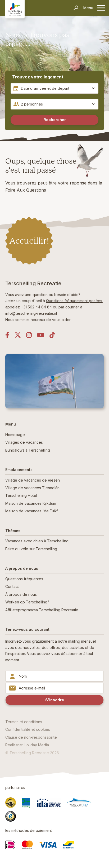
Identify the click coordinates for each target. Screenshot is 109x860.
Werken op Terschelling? (27, 602)
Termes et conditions (23, 721)
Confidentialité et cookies (27, 729)
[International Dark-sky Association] (49, 802)
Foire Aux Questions (25, 190)
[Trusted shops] (10, 816)
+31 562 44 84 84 (36, 307)
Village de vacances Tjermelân (32, 488)
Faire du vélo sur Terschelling (31, 549)
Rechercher (54, 119)
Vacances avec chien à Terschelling (37, 541)
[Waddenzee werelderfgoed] (79, 802)
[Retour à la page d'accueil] (15, 9)
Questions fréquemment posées (74, 300)
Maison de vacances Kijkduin (30, 503)
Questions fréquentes (24, 579)
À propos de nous (21, 594)
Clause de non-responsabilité (31, 737)
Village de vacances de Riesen (32, 480)
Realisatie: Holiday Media (27, 745)
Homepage (15, 434)
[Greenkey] (26, 803)
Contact (12, 586)
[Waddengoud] (10, 802)
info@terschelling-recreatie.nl (31, 313)
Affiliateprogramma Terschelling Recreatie (41, 610)
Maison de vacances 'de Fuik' (31, 511)
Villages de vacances (24, 442)
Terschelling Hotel (21, 495)
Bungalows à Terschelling (27, 450)
